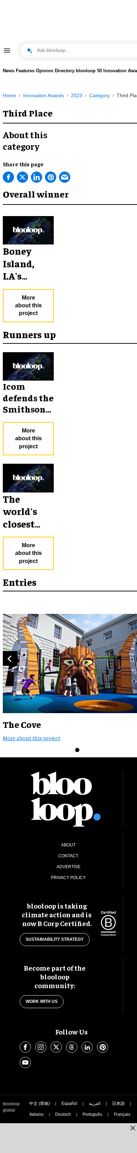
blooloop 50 (89, 70)
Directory (64, 70)
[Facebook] (8, 177)
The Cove (22, 724)
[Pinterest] (50, 177)
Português (92, 1114)
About (68, 845)
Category (99, 95)
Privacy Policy (68, 877)
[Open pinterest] (102, 1047)
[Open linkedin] (87, 1047)
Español (69, 1103)
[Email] (64, 177)
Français (122, 1114)
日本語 (118, 1103)
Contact (68, 855)
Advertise (68, 866)
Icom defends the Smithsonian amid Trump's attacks (28, 414)
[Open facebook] (25, 1047)
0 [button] (77, 750)
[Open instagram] (40, 1047)
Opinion (44, 70)
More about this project (28, 305)
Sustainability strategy (55, 939)
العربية (94, 1103)
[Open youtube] (25, 1062)
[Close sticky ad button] (132, 1127)
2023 (76, 95)
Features (25, 70)
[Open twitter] (56, 1047)
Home (9, 95)
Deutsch (63, 1114)
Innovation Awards (43, 95)
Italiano (37, 1114)
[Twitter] (22, 177)
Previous (10, 658)
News (8, 70)
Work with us (42, 1001)
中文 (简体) (39, 1103)
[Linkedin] (36, 177)
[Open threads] (71, 1047)
